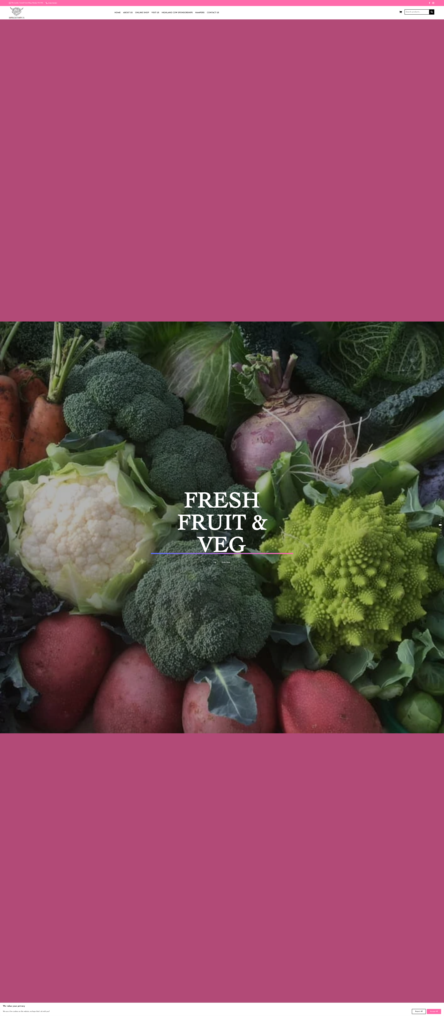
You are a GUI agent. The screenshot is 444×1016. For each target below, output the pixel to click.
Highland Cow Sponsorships (177, 13)
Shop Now (226, 551)
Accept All (434, 1011)
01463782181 (52, 3)
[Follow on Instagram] (433, 3)
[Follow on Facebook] (429, 3)
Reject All (418, 1011)
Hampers (199, 13)
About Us (128, 13)
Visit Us (155, 13)
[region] (222, 1009)
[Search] (431, 12)
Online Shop (142, 13)
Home (117, 13)
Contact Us (213, 13)
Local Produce (222, 522)
